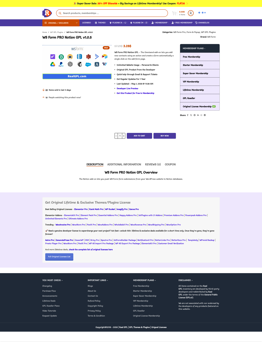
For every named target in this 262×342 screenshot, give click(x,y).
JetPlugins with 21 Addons (150, 215)
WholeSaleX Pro (121, 224)
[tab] (95, 164)
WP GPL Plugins (56, 32)
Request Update (49, 315)
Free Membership (141, 286)
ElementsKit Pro (71, 215)
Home (44, 32)
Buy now (165, 136)
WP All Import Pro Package (101, 243)
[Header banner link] (131, 3)
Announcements (49, 296)
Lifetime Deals (48, 300)
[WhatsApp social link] (201, 115)
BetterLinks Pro (162, 240)
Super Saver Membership (144, 296)
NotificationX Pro (145, 240)
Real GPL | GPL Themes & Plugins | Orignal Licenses (143, 327)
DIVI (87, 240)
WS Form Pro (179, 32)
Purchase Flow (49, 291)
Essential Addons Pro (108, 215)
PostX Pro (91, 224)
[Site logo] (47, 12)
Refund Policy (94, 300)
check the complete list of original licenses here (91, 249)
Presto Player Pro (53, 243)
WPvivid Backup (207, 240)
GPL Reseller (139, 310)
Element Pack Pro (89, 215)
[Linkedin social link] (198, 115)
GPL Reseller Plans (51, 305)
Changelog (47, 286)
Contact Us (93, 296)
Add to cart (139, 136)
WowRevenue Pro (138, 224)
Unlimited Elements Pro (56, 218)
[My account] (190, 13)
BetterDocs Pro (179, 240)
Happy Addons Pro (128, 215)
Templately (193, 240)
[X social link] (191, 115)
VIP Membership (140, 300)
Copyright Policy (95, 305)
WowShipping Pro (156, 224)
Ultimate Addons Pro (78, 218)
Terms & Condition (96, 315)
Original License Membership (146, 315)
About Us (92, 291)
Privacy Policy (94, 310)
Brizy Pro (94, 240)
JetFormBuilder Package (125, 240)
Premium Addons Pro (174, 215)
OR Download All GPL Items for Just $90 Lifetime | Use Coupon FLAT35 (145, 152)
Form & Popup (193, 32)
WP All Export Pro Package (127, 243)
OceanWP (79, 240)
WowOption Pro (173, 224)
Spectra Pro (106, 240)
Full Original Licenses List (59, 256)
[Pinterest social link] (194, 115)
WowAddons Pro (105, 224)
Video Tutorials (49, 310)
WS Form (211, 36)
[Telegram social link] (205, 115)
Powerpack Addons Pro (196, 215)
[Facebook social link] (187, 115)
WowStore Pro (78, 224)
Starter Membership (142, 291)
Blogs (90, 286)
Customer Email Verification (171, 243)
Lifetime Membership (143, 305)
